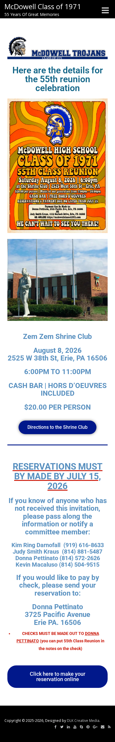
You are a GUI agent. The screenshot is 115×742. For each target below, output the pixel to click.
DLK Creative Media (83, 720)
